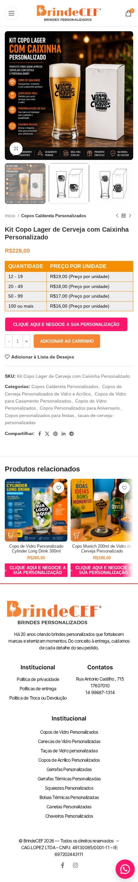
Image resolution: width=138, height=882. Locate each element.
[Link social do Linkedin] (63, 434)
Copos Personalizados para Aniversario (80, 408)
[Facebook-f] (62, 865)
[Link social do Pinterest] (55, 434)
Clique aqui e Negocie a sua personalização (66, 324)
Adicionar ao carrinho (67, 341)
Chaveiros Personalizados (69, 816)
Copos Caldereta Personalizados (53, 215)
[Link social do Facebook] (39, 434)
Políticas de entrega (38, 688)
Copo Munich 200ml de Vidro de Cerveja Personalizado (102, 548)
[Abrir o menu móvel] (12, 13)
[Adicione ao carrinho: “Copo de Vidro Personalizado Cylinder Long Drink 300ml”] (11, 535)
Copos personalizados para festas (39, 415)
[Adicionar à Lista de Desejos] (58, 487)
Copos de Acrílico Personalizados (68, 760)
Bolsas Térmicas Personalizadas (69, 797)
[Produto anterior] (117, 215)
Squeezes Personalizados (69, 788)
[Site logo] (69, 12)
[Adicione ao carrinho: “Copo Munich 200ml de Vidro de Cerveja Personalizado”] (77, 535)
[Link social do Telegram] (71, 434)
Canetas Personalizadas (69, 806)
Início (10, 215)
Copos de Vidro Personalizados (69, 732)
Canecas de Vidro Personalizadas (69, 741)
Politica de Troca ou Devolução (37, 698)
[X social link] (47, 434)
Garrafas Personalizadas (69, 769)
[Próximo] (130, 215)
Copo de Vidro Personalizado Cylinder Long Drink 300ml (36, 548)
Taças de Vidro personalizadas (69, 750)
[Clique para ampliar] (16, 148)
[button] (66, 324)
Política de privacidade (38, 679)
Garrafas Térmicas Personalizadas (69, 778)
